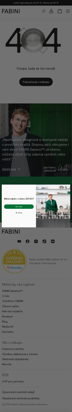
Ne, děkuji (19, 213)
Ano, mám (19, 207)
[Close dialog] (68, 186)
